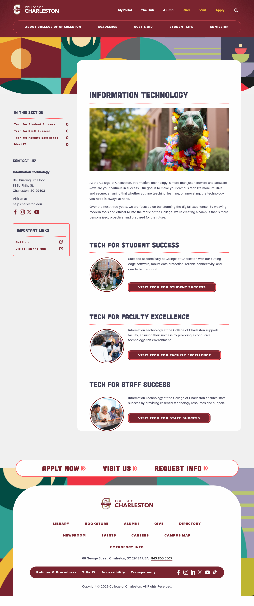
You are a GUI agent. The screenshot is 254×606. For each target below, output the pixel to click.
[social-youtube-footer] (207, 573)
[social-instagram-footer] (185, 573)
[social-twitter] (29, 213)
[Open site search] (236, 10)
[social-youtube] (36, 213)
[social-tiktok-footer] (214, 573)
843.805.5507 (161, 558)
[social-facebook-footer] (178, 573)
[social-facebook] (15, 213)
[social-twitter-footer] (200, 573)
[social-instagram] (22, 213)
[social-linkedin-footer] (193, 573)
